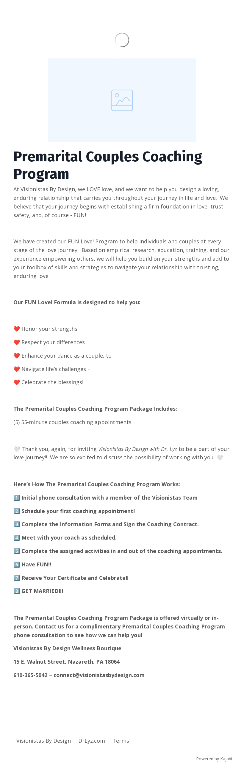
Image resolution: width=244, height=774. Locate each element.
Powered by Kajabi (214, 758)
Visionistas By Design (43, 740)
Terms (120, 740)
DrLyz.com (91, 740)
